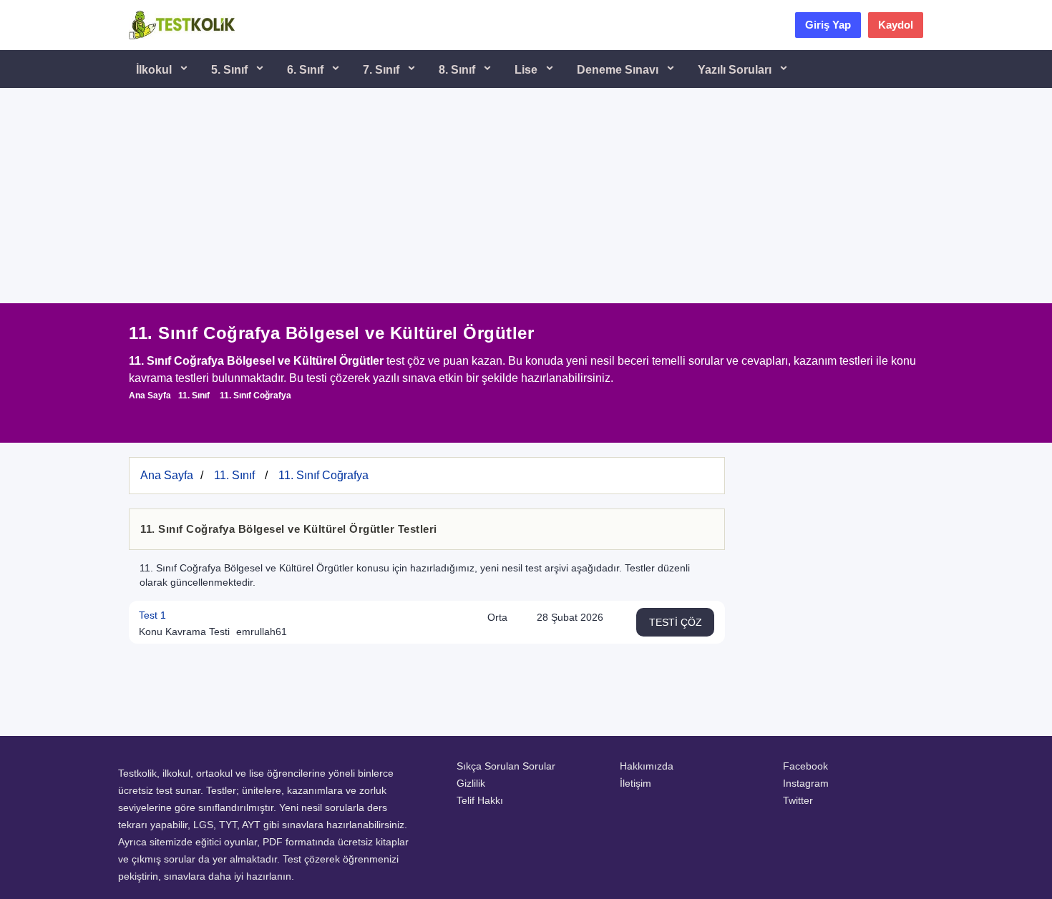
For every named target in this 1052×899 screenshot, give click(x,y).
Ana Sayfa (150, 395)
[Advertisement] (526, 196)
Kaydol (895, 25)
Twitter (798, 800)
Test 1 (152, 615)
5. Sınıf (230, 70)
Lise (527, 70)
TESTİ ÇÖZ (675, 622)
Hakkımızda (646, 766)
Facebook (805, 766)
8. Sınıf (458, 70)
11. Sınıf (194, 395)
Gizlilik (471, 783)
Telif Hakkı (480, 800)
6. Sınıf (306, 70)
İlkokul (155, 70)
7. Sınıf (382, 70)
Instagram (806, 783)
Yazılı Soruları (736, 70)
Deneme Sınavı (619, 70)
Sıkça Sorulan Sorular (506, 766)
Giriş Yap (828, 25)
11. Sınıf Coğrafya (255, 395)
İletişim (635, 783)
